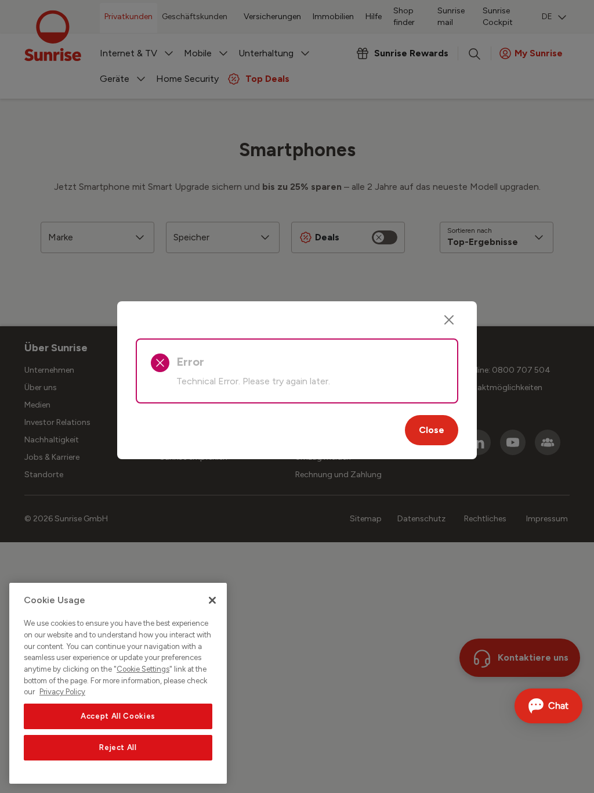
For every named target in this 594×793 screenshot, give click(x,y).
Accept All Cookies (118, 716)
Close (431, 429)
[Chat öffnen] (548, 706)
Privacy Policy (62, 691)
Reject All (118, 747)
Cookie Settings (143, 669)
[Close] (449, 320)
